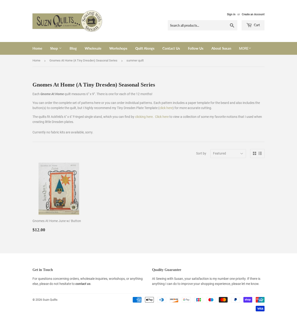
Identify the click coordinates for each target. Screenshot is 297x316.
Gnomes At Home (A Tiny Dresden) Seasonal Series (83, 60)
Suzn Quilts (50, 299)
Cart (256, 25)
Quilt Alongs (145, 48)
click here (166, 108)
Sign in (231, 14)
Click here (162, 117)
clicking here (144, 117)
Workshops (118, 48)
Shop (54, 48)
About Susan (221, 48)
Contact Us (171, 48)
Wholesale (93, 48)
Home (37, 48)
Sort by (201, 153)
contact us (82, 284)
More (244, 48)
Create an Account (253, 14)
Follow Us (195, 48)
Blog (73, 48)
